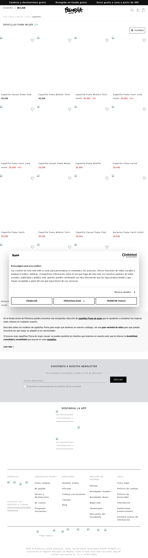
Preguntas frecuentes (41, 510)
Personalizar (72, 301)
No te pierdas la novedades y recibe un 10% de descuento (74, 373)
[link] (90, 318)
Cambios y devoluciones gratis (27, 2)
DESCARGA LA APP (74, 408)
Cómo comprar (42, 483)
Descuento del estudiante (97, 515)
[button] (133, 30)
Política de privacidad (123, 496)
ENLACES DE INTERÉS (96, 478)
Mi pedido (40, 488)
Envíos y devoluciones (42, 496)
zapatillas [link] (51, 339)
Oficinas (66, 488)
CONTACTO (13, 476)
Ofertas (94, 486)
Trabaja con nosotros (74, 494)
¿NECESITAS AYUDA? (46, 476)
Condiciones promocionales (125, 510)
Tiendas (66, 500)
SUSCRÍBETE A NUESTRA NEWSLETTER (74, 366)
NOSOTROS (68, 476)
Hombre (8, 8)
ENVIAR (118, 379)
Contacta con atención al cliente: (18, 503)
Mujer (21, 8)
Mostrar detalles (122, 292)
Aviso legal (123, 483)
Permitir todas (116, 301)
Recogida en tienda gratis (71, 2)
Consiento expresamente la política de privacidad (54, 386)
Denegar (31, 301)
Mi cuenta (40, 503)
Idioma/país (96, 508)
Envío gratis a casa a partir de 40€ (118, 2)
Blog (64, 505)
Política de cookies (127, 488)
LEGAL (120, 476)
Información (123, 503)
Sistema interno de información (127, 518)
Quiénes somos (70, 483)
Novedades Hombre (100, 491)
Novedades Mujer (99, 497)
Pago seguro (46, 535)
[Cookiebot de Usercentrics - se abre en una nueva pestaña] (124, 255)
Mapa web (95, 503)
